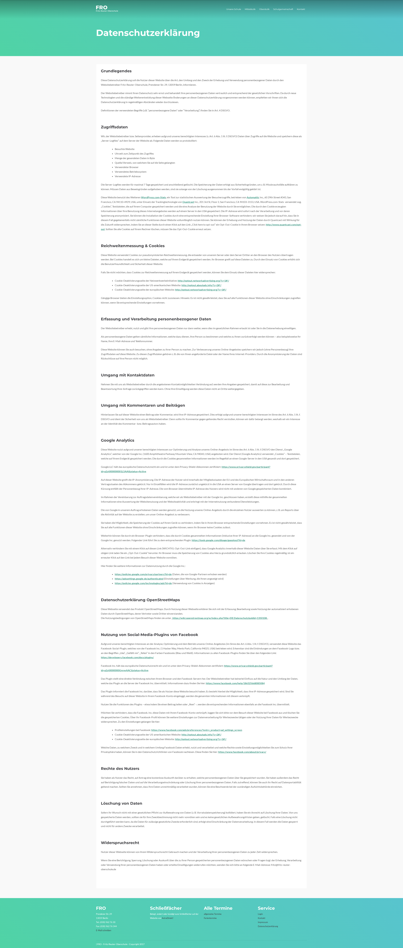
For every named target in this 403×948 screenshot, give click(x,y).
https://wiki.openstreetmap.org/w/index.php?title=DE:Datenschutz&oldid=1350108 (220, 617)
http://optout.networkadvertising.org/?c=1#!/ (203, 280)
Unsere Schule (233, 9)
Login (260, 914)
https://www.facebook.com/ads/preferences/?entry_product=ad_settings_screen (196, 729)
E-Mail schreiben (103, 930)
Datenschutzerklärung (268, 926)
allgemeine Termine (212, 914)
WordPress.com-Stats (153, 197)
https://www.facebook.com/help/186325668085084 (235, 683)
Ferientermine (210, 918)
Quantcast (188, 201)
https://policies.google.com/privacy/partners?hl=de (143, 574)
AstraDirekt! (167, 918)
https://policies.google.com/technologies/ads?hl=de (143, 583)
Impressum (263, 922)
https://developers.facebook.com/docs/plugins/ (127, 657)
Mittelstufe (250, 9)
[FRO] (107, 10)
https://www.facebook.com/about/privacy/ (242, 751)
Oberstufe (264, 9)
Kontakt (301, 9)
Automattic (253, 197)
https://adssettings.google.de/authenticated (139, 578)
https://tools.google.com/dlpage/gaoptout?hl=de (218, 540)
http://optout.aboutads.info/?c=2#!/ (201, 285)
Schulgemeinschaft (283, 9)
